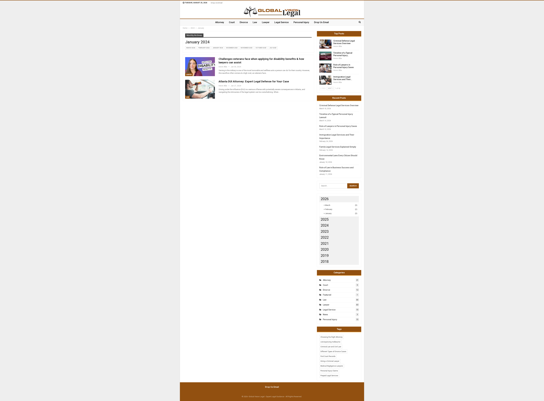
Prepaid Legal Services (329, 376)
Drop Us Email (216, 3)
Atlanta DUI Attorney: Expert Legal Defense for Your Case (254, 81)
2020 (325, 249)
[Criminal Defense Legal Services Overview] (325, 44)
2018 (325, 262)
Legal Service (281, 22)
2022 (325, 237)
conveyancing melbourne (330, 342)
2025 (325, 219)
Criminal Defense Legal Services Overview (338, 105)
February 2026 (204, 48)
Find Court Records (327, 356)
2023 (325, 231)
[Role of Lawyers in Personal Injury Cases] (325, 68)
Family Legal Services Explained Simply (337, 147)
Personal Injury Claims (329, 371)
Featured (327, 295)
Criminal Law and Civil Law (330, 347)
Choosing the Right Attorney (331, 337)
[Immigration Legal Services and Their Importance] (325, 80)
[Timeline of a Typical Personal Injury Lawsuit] (325, 56)
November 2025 (246, 48)
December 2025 (232, 48)
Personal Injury (301, 22)
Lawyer (265, 22)
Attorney (219, 22)
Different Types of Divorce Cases (333, 352)
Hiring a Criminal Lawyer (329, 361)
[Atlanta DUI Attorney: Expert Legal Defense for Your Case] (200, 89)
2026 (325, 199)
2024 (325, 225)
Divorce (244, 22)
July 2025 (272, 48)
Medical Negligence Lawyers (331, 366)
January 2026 (218, 48)
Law (255, 22)
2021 (325, 244)
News (325, 314)
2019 (325, 256)
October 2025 (261, 48)
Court (232, 22)
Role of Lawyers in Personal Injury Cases (338, 126)
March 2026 (190, 48)
